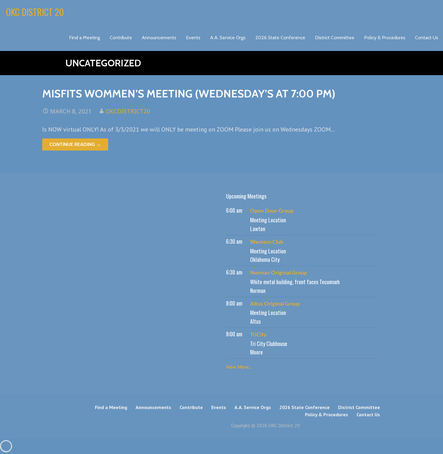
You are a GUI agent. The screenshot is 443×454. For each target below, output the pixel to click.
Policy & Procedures (384, 37)
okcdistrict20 (128, 111)
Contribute (121, 37)
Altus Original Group (275, 304)
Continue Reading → (75, 144)
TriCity (258, 335)
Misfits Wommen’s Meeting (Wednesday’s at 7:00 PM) (188, 93)
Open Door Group (272, 211)
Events (193, 37)
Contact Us (426, 37)
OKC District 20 (35, 12)
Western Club (266, 242)
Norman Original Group (278, 273)
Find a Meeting (84, 37)
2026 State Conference (280, 37)
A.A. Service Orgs (228, 37)
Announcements (159, 37)
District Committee (334, 37)
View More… (239, 367)
